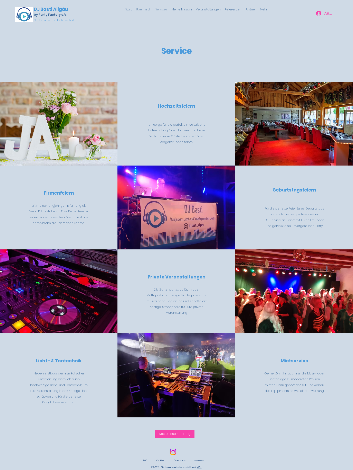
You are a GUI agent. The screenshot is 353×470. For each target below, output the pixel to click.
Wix (199, 467)
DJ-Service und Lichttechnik (54, 20)
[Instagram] (173, 452)
